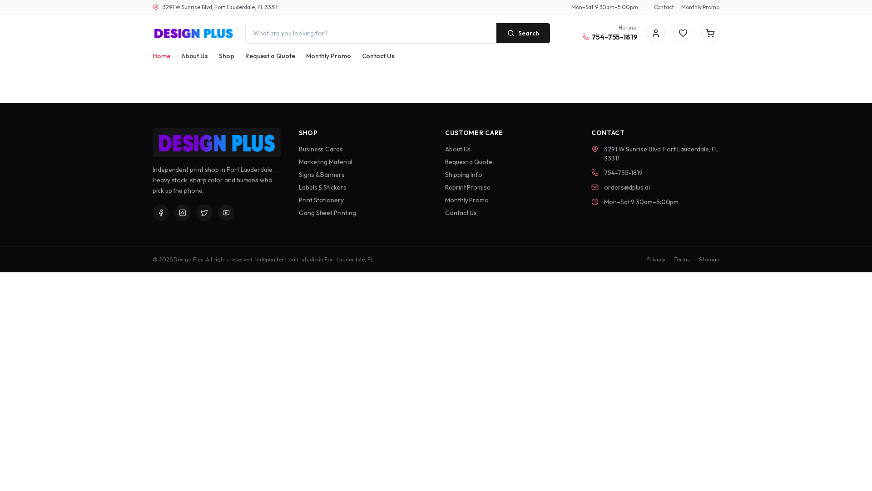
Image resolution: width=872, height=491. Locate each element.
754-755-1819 (614, 36)
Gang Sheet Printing (327, 213)
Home (161, 56)
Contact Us (378, 56)
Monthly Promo (700, 7)
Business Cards (321, 149)
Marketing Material (325, 162)
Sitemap (709, 259)
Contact (664, 7)
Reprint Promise (467, 187)
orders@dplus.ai (627, 187)
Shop (226, 56)
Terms (682, 259)
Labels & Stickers (323, 187)
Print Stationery (321, 200)
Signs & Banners (322, 174)
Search (528, 33)
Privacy (656, 259)
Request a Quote (270, 56)
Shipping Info (463, 174)
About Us (194, 56)
